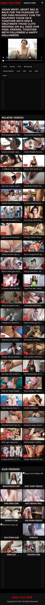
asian (5, 66)
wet (24, 71)
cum (18, 71)
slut (30, 71)
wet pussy (28, 66)
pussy (12, 66)
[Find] (42, 3)
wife (36, 71)
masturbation (8, 71)
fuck (19, 66)
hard (5, 75)
